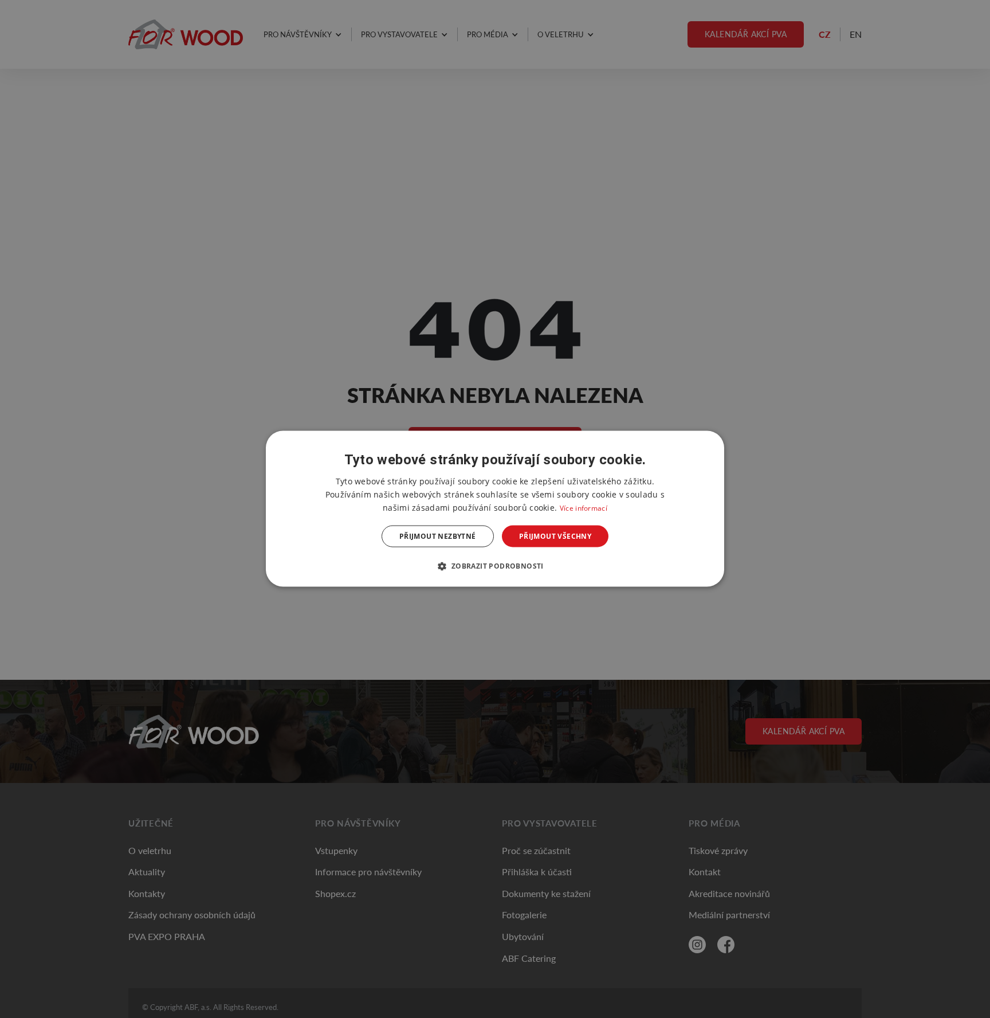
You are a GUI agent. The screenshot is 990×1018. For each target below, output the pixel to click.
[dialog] (495, 509)
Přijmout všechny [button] (555, 536)
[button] (494, 566)
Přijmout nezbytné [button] (437, 536)
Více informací (583, 508)
